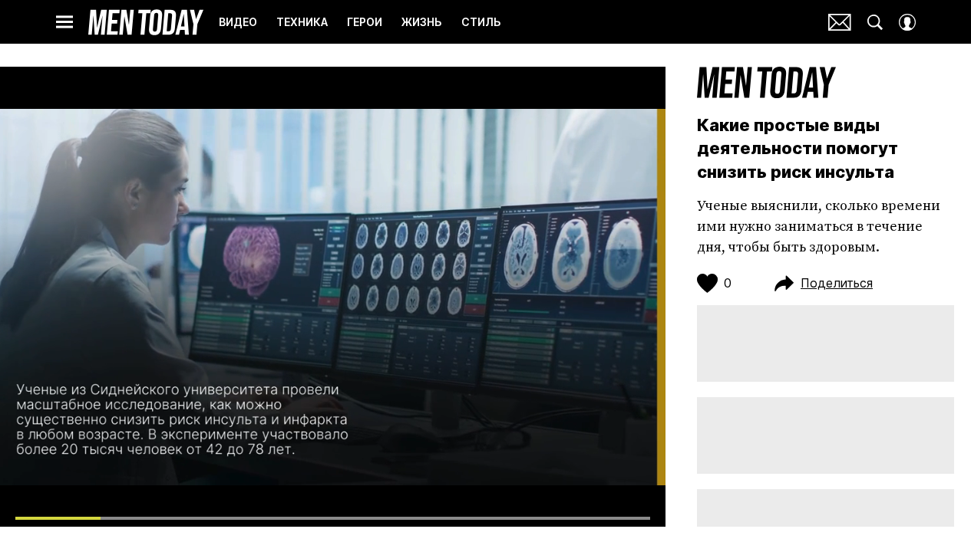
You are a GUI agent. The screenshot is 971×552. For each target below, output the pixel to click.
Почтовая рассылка (839, 22)
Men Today (145, 22)
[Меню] (64, 22)
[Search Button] (875, 22)
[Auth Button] (907, 22)
